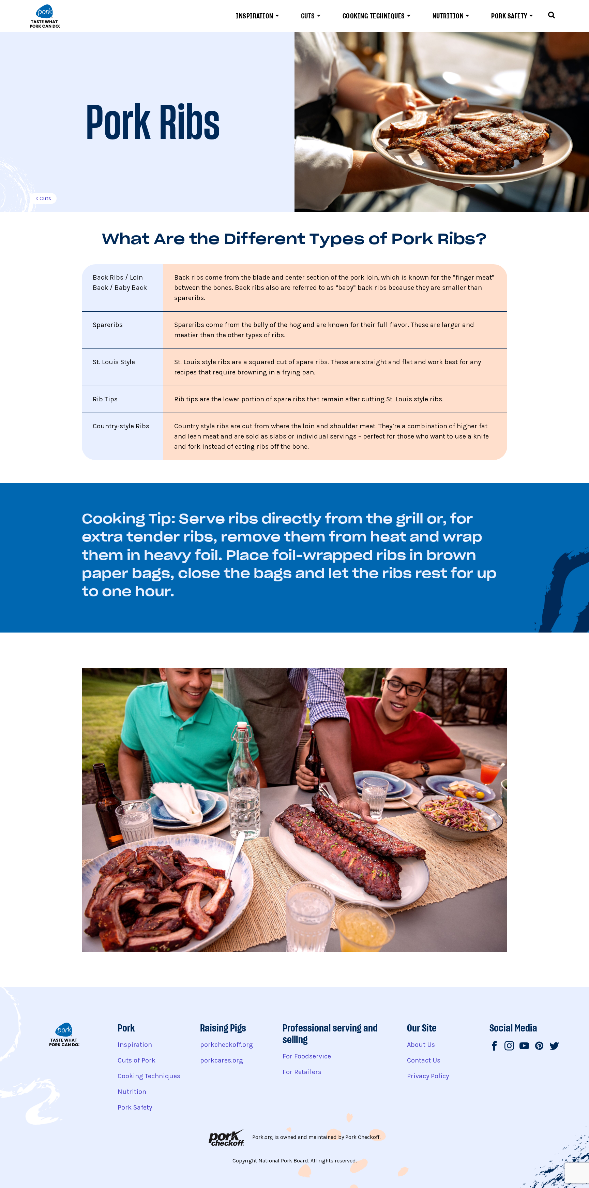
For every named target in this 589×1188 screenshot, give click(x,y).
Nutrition (448, 16)
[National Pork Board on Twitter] (554, 1047)
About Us (421, 1045)
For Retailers (302, 1072)
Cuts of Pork (136, 1060)
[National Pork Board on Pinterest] (539, 1047)
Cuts (308, 16)
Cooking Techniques (374, 16)
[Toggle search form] (551, 16)
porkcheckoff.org (226, 1045)
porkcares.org (221, 1060)
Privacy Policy (428, 1076)
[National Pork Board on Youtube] (524, 1047)
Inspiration (254, 16)
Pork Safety (509, 16)
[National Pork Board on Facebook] (494, 1047)
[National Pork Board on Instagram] (509, 1047)
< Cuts (43, 198)
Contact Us (423, 1060)
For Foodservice (307, 1056)
